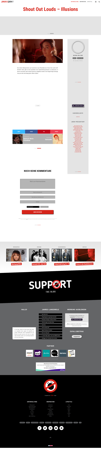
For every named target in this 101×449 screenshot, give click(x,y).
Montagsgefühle (32, 407)
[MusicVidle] (46, 353)
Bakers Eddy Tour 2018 (77, 127)
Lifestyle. (89, 1)
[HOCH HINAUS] (50, 437)
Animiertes (50, 404)
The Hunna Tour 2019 (78, 135)
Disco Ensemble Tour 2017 (78, 125)
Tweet (18, 131)
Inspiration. (83, 1)
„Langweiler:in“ (73, 317)
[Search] (99, 1)
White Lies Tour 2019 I (78, 134)
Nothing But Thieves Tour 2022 (78, 144)
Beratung (62, 422)
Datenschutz (69, 422)
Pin (44, 131)
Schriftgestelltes (50, 414)
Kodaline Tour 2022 (78, 145)
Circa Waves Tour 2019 (78, 138)
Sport (69, 410)
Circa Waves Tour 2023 (78, 147)
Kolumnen (69, 406)
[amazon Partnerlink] (29, 353)
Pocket (56, 131)
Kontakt (42, 422)
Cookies (76, 422)
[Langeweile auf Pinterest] (61, 428)
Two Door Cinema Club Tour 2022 (78, 146)
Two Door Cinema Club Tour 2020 (78, 142)
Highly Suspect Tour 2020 (78, 143)
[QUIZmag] (54, 353)
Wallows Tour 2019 (78, 140)
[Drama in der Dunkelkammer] (85, 257)
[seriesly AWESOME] (37, 353)
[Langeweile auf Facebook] (39, 428)
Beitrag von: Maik (78, 55)
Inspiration (51, 402)
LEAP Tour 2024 (78, 148)
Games (32, 413)
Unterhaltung (32, 402)
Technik (68, 413)
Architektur (50, 406)
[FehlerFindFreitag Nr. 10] (62, 257)
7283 (52, 395)
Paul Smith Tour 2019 (78, 139)
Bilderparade (32, 404)
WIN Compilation (32, 416)
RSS (80, 422)
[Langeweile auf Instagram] (50, 428)
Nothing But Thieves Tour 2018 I (78, 126)
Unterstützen (34, 422)
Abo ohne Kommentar (44, 206)
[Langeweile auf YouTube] (56, 428)
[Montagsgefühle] (16, 257)
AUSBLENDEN (51, 33)
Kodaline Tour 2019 (78, 136)
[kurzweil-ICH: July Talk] (39, 257)
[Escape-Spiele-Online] (71, 353)
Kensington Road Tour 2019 (78, 133)
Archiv (28, 422)
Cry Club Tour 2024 (78, 150)
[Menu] (95, 1)
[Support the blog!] (50, 286)
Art (50, 407)
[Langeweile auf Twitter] (45, 428)
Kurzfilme (32, 411)
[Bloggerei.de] (50, 445)
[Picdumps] (63, 353)
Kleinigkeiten (32, 409)
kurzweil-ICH (50, 413)
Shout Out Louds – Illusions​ (50, 9)
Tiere (69, 414)
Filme (32, 410)
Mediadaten (48, 422)
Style (69, 411)
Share (31, 131)
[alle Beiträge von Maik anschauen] (78, 47)
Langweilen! (77, 336)
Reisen (69, 409)
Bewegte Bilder (50, 409)
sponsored (55, 422)
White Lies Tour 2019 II (78, 141)
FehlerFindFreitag (32, 406)
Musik (69, 407)
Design (50, 410)
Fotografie (50, 411)
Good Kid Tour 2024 (78, 149)
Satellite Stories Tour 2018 (78, 128)
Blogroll (22, 422)
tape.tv (38, 105)
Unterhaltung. (75, 1)
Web (69, 416)
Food (69, 404)
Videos (50, 416)
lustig (32, 414)
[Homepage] (9, 1)
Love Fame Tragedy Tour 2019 (78, 137)
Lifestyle (69, 402)
